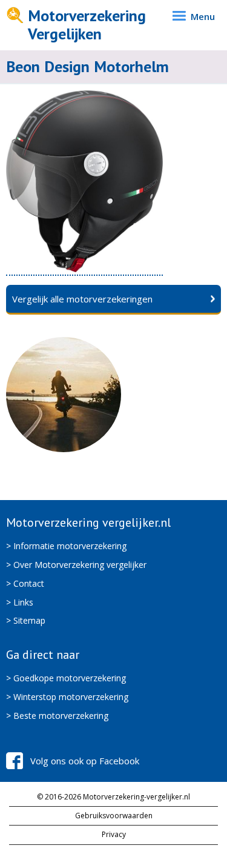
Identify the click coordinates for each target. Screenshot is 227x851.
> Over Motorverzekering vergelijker (76, 564)
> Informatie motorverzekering (66, 546)
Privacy (114, 834)
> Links (19, 602)
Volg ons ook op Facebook (84, 761)
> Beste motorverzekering (57, 715)
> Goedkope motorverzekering (66, 678)
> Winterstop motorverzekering (67, 696)
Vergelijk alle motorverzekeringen (82, 299)
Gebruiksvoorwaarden (114, 815)
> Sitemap (25, 620)
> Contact (25, 583)
